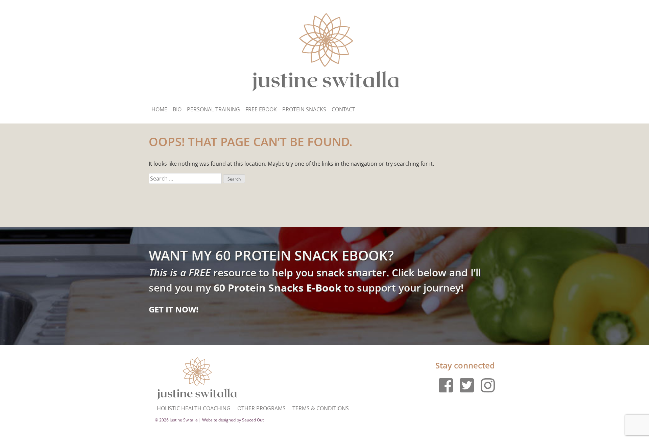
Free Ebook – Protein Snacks (285, 109)
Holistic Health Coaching (194, 408)
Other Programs (261, 408)
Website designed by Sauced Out (233, 420)
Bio (177, 109)
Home (159, 109)
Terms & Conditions (320, 408)
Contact (343, 109)
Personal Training (213, 109)
